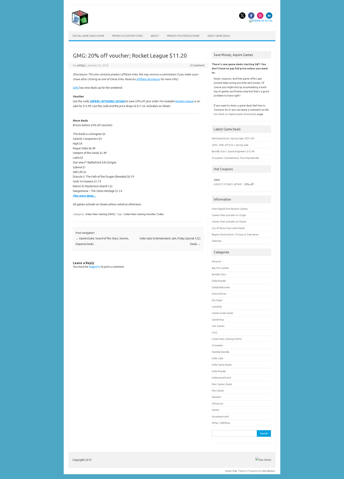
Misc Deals (218, 390)
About (155, 35)
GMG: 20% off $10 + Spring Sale (230, 145)
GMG (76, 87)
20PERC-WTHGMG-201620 (107, 101)
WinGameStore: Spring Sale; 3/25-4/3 (233, 138)
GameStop (218, 319)
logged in (94, 266)
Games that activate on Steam (229, 221)
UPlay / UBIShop (221, 422)
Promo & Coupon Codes (127, 35)
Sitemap (216, 240)
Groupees (217, 345)
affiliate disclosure (148, 79)
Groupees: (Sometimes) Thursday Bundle (235, 157)
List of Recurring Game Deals (228, 228)
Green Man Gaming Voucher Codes (144, 214)
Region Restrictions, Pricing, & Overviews (235, 234)
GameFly (217, 306)
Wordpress (268, 470)
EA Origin (217, 300)
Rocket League (184, 101)
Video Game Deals (218, 35)
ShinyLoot (217, 403)
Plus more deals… (84, 195)
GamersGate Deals (222, 313)
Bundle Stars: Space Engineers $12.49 (233, 151)
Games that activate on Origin (229, 215)
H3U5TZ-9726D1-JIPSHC (228, 184)
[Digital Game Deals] (80, 24)
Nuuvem (216, 396)
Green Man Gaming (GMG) (100, 214)
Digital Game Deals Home (88, 35)
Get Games (218, 326)
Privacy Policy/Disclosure (183, 35)
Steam (215, 409)
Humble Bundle (220, 351)
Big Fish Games (220, 268)
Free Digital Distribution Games (230, 208)
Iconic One (231, 470)
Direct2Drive (219, 293)
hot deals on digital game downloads (235, 114)
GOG (214, 332)
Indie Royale (219, 371)
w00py (81, 65)
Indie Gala (217, 358)
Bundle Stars (219, 274)
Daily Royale (219, 280)
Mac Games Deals (222, 384)
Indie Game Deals (222, 364)
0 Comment (197, 65)
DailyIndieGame (221, 287)
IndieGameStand (221, 377)
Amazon (216, 261)
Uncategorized (220, 416)
